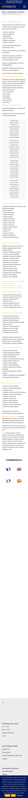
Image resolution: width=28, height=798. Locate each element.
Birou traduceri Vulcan (13, 12)
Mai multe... (20, 795)
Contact (4, 759)
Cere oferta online (7, 771)
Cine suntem (6, 752)
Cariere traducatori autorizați (12, 755)
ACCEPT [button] (7, 795)
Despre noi (5, 749)
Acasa (8, 13)
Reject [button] (13, 795)
